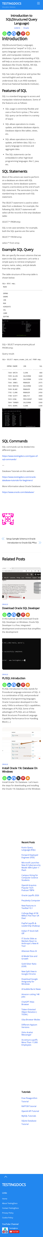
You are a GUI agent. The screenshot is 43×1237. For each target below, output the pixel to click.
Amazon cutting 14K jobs (31, 995)
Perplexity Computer (31, 900)
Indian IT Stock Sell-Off (30, 932)
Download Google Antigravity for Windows (30, 981)
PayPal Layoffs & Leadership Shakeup (31, 924)
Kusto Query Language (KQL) (28, 848)
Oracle (26, 28)
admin (17, 28)
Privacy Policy (7, 1213)
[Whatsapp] (4, 33)
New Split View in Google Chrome (29, 972)
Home (4, 1198)
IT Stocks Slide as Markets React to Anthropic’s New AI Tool (30, 942)
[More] (28, 33)
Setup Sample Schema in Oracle (20, 538)
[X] (18, 33)
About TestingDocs (9, 1203)
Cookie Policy (7, 1217)
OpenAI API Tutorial (30, 1111)
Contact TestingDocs (10, 1208)
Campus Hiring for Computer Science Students (30, 877)
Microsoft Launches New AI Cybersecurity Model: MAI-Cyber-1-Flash (31, 866)
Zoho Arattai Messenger (27, 1033)
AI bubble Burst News (31, 989)
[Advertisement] (12, 809)
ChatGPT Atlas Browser (28, 1003)
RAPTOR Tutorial (29, 1106)
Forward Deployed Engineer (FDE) (30, 856)
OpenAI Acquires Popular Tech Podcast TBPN (29, 887)
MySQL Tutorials (29, 1116)
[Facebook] (14, 33)
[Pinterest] (23, 33)
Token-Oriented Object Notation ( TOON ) (29, 1012)
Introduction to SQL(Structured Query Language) (21, 19)
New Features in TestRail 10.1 (29, 906)
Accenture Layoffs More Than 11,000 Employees (30, 1042)
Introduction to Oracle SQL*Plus (22, 542)
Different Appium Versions (29, 1026)
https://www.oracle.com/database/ (18, 492)
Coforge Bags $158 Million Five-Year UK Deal (30, 915)
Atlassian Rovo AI (29, 951)
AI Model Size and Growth (29, 957)
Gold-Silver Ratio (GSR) (29, 965)
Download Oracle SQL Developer (21, 608)
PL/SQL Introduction (13, 678)
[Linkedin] (9, 33)
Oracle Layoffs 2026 (30, 895)
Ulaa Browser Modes (31, 1019)
